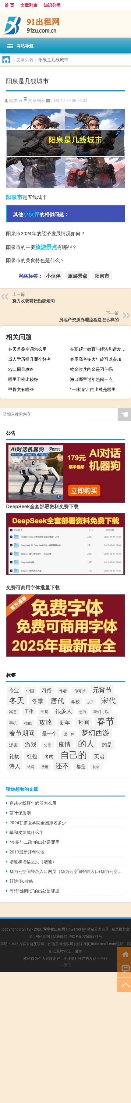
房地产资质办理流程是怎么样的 (89, 319)
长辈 (96, 766)
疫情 (64, 743)
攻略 (45, 721)
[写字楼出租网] (65, 24)
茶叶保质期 (20, 813)
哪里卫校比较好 (23, 379)
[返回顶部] (124, 984)
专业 (14, 690)
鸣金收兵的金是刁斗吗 (91, 369)
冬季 (37, 701)
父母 (47, 744)
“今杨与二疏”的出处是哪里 (34, 842)
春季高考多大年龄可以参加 (95, 359)
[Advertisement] (65, 1037)
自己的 (73, 754)
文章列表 (28, 5)
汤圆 (13, 745)
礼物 (14, 756)
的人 (86, 743)
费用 (44, 766)
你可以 (79, 690)
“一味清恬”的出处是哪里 (93, 389)
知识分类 (52, 5)
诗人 (14, 766)
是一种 (69, 734)
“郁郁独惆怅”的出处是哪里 (34, 891)
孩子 (90, 701)
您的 (82, 711)
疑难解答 (60, 936)
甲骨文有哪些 (21, 389)
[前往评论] (124, 969)
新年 (65, 722)
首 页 (9, 5)
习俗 (46, 690)
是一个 (49, 733)
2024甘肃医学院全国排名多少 (37, 822)
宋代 (108, 700)
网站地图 (42, 936)
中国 (30, 690)
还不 (62, 765)
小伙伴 (31, 214)
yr (21, 100)
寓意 (13, 711)
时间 (83, 722)
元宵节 (102, 689)
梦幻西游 (95, 732)
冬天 (16, 699)
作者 (63, 690)
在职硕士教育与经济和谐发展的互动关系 (99, 349)
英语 (99, 756)
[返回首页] (124, 954)
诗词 (30, 766)
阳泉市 (14, 197)
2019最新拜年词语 (27, 852)
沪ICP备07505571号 (85, 936)
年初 (44, 711)
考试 (48, 756)
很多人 (63, 711)
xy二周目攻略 (21, 369)
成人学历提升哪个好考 (29, 359)
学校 (75, 701)
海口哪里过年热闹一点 (91, 379)
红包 (32, 756)
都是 (80, 766)
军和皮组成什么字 (26, 832)
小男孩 (65, 964)
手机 (13, 723)
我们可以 (101, 711)
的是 (107, 744)
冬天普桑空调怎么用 (27, 349)
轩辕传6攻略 (21, 881)
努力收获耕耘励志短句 (33, 300)
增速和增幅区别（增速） (32, 861)
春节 (106, 721)
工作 (29, 711)
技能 (28, 723)
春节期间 (22, 732)
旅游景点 (46, 247)
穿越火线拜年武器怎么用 (32, 803)
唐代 (57, 700)
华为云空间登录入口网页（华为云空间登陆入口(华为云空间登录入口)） (67, 871)
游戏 (31, 744)
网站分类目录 (98, 928)
